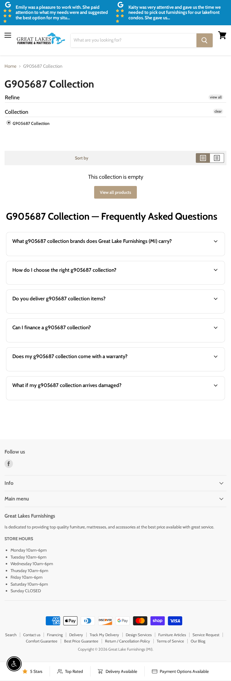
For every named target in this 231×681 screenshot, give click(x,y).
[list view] (217, 158)
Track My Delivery (104, 634)
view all (216, 97)
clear (218, 111)
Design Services (139, 634)
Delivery (76, 634)
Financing (55, 634)
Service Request (205, 634)
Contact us (31, 634)
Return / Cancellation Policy (127, 641)
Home (11, 66)
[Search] (204, 40)
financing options (54, 341)
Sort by (81, 158)
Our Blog (198, 641)
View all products (115, 192)
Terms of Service (170, 641)
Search (11, 634)
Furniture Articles (172, 634)
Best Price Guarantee (81, 641)
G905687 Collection (31, 123)
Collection (16, 112)
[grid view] (203, 158)
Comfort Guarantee (41, 641)
